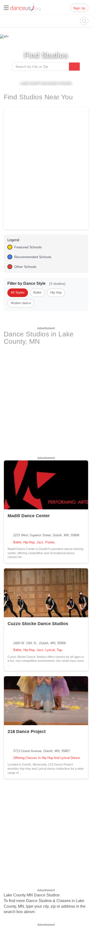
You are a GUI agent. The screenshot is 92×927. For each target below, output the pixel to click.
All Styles (18, 292)
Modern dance (21, 303)
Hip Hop (56, 292)
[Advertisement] (46, 400)
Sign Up (79, 8)
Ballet (37, 292)
